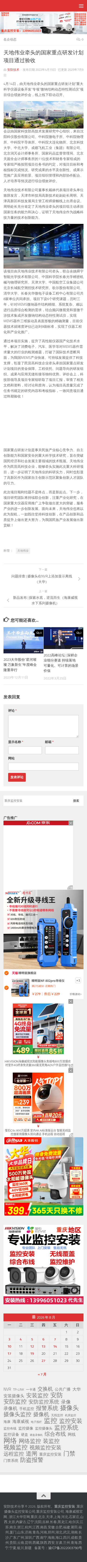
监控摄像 (25, 1428)
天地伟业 (23, 550)
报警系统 (47, 1408)
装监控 (51, 1441)
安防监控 (15, 1401)
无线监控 (57, 1415)
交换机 (45, 1389)
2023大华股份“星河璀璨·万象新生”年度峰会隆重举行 (20, 665)
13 (43, 1346)
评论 (12, 711)
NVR (7, 1389)
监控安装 (70, 1421)
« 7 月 (42, 1374)
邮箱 (49, 742)
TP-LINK (18, 1390)
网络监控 (30, 1441)
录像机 (10, 1408)
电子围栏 (36, 1422)
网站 (11, 758)
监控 (50, 1421)
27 (43, 1361)
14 (55, 1346)
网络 (10, 1440)
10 (9, 1346)
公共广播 (63, 1389)
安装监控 (37, 1395)
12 (32, 1346)
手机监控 (26, 1409)
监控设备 (11, 1434)
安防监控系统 (44, 1402)
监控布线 (9, 1428)
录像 (66, 1402)
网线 (72, 1434)
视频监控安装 (45, 1448)
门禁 (69, 1454)
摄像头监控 (17, 1414)
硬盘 (24, 1435)
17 (9, 1353)
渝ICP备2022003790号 (65, 1548)
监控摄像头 (43, 1428)
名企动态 (9, 39)
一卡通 (31, 1390)
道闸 (31, 1454)
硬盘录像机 (36, 1434)
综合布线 (55, 1434)
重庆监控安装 (50, 1454)
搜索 (76, 800)
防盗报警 (31, 1460)
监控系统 (66, 1427)
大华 (76, 1389)
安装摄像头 (13, 1395)
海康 (6, 1422)
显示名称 (15, 742)
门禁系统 (10, 1460)
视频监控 (15, 1447)
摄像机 (41, 1414)
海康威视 (20, 1421)
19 (32, 1353)
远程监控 (13, 1454)
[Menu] (81, 6)
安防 (56, 1395)
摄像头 (69, 1408)
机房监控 (70, 1415)
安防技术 (13, 69)
